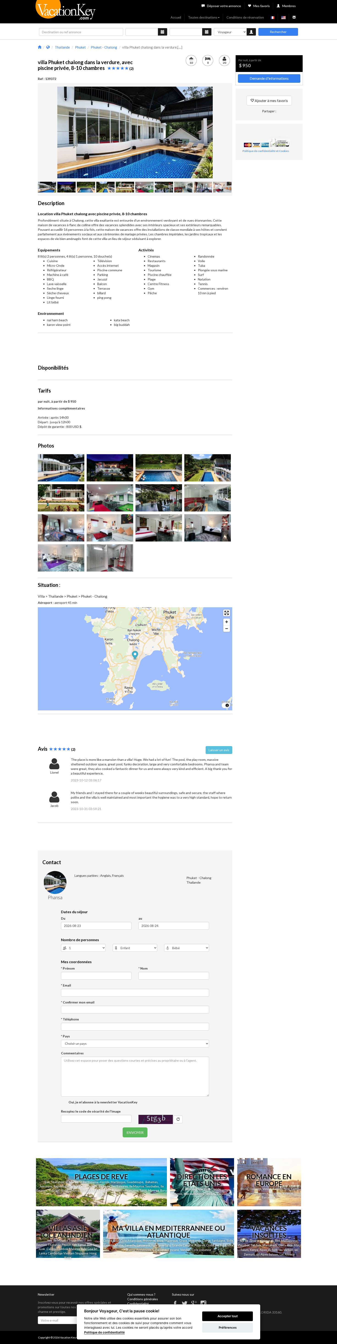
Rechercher (278, 32)
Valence (287, 1193)
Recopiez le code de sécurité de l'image (91, 1111)
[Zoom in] (226, 621)
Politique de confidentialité (104, 1332)
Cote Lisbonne (201, 1250)
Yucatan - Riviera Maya (63, 1190)
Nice (287, 1189)
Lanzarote (143, 1245)
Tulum (244, 1250)
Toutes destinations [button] (202, 17)
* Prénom (68, 968)
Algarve (199, 1245)
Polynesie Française (125, 1190)
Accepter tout (228, 1316)
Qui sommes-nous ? (141, 1294)
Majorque (171, 1240)
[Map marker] (135, 655)
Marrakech (269, 1245)
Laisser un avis (219, 750)
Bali (47, 1182)
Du (63, 918)
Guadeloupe (135, 1182)
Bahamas (151, 1182)
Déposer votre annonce (224, 6)
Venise (266, 1189)
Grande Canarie (182, 1245)
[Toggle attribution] (227, 705)
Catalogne (159, 1250)
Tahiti (143, 1190)
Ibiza (160, 1240)
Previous (50, 132)
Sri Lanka (86, 1190)
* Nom (143, 968)
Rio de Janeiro (249, 1240)
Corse (206, 1240)
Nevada (210, 1194)
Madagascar (289, 1240)
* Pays (65, 1036)
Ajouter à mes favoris (271, 100)
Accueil (176, 17)
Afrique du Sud (270, 1240)
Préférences (228, 1327)
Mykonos (194, 1240)
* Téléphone (70, 1019)
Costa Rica (285, 1245)
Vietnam (69, 1253)
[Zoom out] (226, 628)
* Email (66, 985)
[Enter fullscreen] (226, 613)
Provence (262, 1193)
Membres (289, 6)
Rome (244, 1189)
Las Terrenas (102, 1190)
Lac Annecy (287, 1254)
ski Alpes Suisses (267, 1254)
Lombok (63, 1249)
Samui (82, 1245)
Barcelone (268, 1197)
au (140, 918)
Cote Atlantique (130, 1240)
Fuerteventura (161, 1245)
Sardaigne (218, 1240)
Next (219, 132)
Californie (189, 1189)
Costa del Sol (215, 1245)
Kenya (254, 1250)
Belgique (275, 1193)
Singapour (82, 1253)
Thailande (57, 1182)
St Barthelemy (88, 1182)
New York (203, 1189)
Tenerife (129, 1245)
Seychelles (152, 1186)
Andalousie (143, 1250)
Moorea (153, 1190)
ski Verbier (286, 1250)
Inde (84, 1249)
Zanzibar (243, 1245)
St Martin (72, 1182)
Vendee (185, 1250)
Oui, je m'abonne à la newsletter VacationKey (102, 1102)
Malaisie (74, 1249)
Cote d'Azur (111, 1240)
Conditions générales (142, 1299)
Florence (255, 1189)
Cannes (277, 1189)
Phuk (65, 1245)
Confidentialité (138, 1304)
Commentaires (72, 1053)
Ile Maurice (136, 1186)
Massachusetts (194, 1194)
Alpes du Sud (268, 1250)
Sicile (230, 1240)
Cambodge (55, 1253)
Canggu (52, 1249)
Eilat (297, 1245)
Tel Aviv (256, 1245)
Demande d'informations (269, 78)
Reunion (41, 1245)
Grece (183, 1240)
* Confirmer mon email (77, 1002)
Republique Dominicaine (70, 1186)
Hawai (178, 1194)
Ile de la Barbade (98, 1186)
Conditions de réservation (245, 17)
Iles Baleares (119, 1186)
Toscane (173, 1250)
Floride (104, 1182)
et (69, 1245)
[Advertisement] (135, 346)
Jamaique (45, 1186)
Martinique (118, 1182)
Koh (74, 1245)
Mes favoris (261, 6)
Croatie (109, 1245)
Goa (90, 1249)
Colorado (223, 1194)
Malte (119, 1245)
